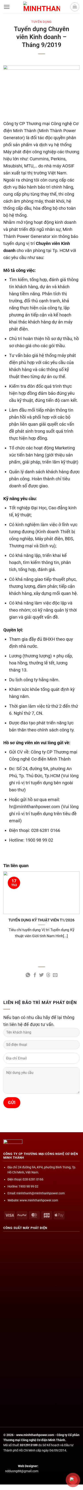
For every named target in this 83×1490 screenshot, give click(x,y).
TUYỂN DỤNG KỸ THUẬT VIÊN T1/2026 (41, 920)
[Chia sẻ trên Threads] (48, 975)
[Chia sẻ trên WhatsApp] (28, 975)
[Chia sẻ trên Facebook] (35, 975)
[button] (6, 7)
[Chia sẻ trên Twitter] (41, 975)
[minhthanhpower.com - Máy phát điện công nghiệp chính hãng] (41, 7)
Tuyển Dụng (41, 22)
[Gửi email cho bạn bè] (55, 975)
